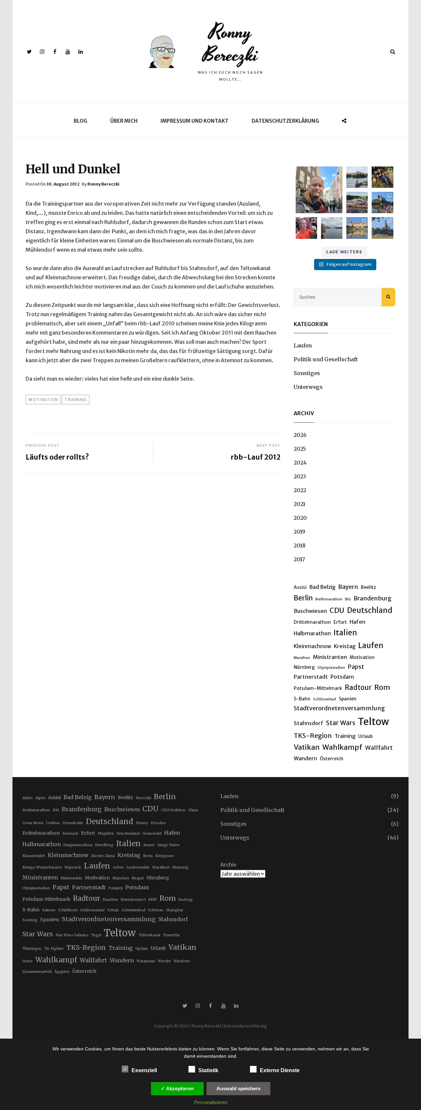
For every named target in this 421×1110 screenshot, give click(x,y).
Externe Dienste (280, 1070)
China (193, 810)
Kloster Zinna (103, 856)
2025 (300, 448)
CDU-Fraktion (173, 810)
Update (142, 948)
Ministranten (330, 657)
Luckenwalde (138, 867)
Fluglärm (106, 833)
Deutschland (369, 610)
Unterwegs (308, 387)
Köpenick (72, 867)
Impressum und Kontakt (195, 121)
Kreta (148, 856)
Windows (182, 961)
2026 (300, 435)
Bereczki (143, 798)
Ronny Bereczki (230, 43)
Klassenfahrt (33, 856)
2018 (300, 545)
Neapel (138, 878)
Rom (382, 687)
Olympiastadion (331, 668)
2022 (300, 490)
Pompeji (115, 888)
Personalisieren (210, 1102)
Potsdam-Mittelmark (318, 688)
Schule (113, 910)
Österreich (331, 759)
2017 (299, 559)
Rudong (186, 899)
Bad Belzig (322, 587)
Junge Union (169, 845)
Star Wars (340, 723)
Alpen (40, 798)
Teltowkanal (149, 935)
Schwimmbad (133, 910)
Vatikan (307, 747)
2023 (300, 476)
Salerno (49, 910)
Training (75, 399)
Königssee (164, 856)
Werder (164, 961)
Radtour (358, 687)
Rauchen (110, 899)
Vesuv (27, 961)
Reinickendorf (133, 899)
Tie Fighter (54, 948)
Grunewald (151, 833)
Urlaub (365, 736)
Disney (142, 823)
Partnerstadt (311, 676)
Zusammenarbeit (37, 972)
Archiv (228, 864)
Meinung (180, 867)
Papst (356, 666)
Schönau (155, 910)
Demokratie (72, 823)
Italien (345, 632)
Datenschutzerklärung (285, 121)
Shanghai (174, 910)
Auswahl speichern (238, 1088)
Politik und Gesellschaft (326, 359)
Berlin (303, 598)
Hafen (357, 621)
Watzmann (145, 961)
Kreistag (345, 646)
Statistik (208, 1070)
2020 (300, 518)
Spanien (348, 699)
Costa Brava (32, 823)
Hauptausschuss (78, 845)
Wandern (305, 758)
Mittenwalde (71, 878)
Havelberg (104, 845)
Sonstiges (307, 373)
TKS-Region (313, 736)
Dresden (158, 823)
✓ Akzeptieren (177, 1088)
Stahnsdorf (308, 723)
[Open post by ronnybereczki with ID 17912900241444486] (319, 189)
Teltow (373, 722)
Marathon (302, 658)
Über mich (123, 121)
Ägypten (62, 972)
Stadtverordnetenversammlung (339, 708)
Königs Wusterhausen (42, 867)
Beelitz (368, 587)
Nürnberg (304, 667)
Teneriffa (171, 935)
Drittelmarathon (312, 622)
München (120, 878)
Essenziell (144, 1070)
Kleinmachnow (312, 646)
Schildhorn (68, 910)
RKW (152, 899)
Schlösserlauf (324, 699)
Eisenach (70, 833)
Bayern (348, 587)
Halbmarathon (312, 633)
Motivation (43, 399)
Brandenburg (372, 598)
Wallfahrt (379, 747)
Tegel (96, 935)
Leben (118, 867)
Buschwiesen (310, 611)
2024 (300, 462)
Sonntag (29, 920)
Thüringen (31, 948)
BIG (348, 599)
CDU (337, 610)
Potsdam (342, 676)
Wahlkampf (342, 747)
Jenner (149, 845)
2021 (299, 504)
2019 (299, 531)
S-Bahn (302, 699)
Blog (80, 121)
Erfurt (340, 622)
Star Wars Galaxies (72, 935)
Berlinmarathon (328, 599)
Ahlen (27, 798)
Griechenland (128, 833)
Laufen (303, 345)
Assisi (300, 587)
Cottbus (53, 823)
